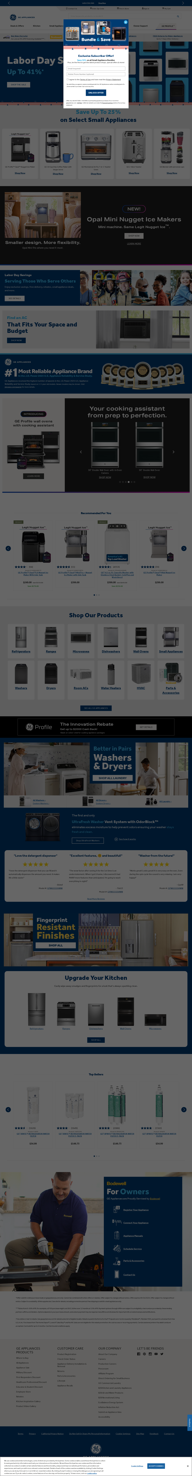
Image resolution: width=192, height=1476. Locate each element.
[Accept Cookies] (188, 1466)
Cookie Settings (137, 1466)
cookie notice (92, 1473)
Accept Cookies (156, 1466)
